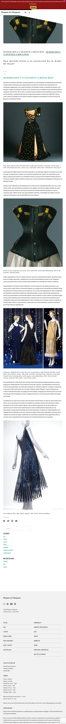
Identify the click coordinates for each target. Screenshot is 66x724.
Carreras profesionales (41, 627)
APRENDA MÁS (33, 7)
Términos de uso (7, 611)
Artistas (5, 539)
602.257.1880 (6, 670)
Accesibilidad (7, 650)
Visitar (5, 622)
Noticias (5, 545)
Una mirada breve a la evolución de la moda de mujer (23, 52)
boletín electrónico (40, 654)
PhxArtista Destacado (8, 550)
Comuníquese (37, 622)
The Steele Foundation (10, 713)
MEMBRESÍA (37, 641)
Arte (4, 536)
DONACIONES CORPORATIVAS (41, 650)
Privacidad (16, 611)
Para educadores (8, 641)
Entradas (5, 561)
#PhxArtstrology (7, 553)
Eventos (5, 542)
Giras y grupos (7, 645)
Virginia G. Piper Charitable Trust (53, 711)
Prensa (36, 636)
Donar (35, 645)
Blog (35, 631)
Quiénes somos (7, 636)
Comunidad (5, 547)
